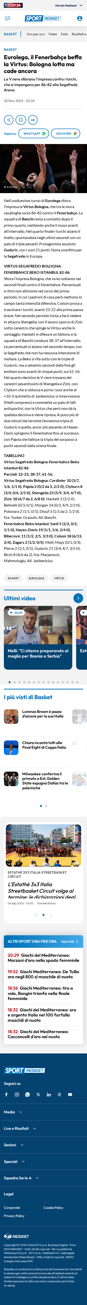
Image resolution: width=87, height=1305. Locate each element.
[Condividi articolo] (9, 120)
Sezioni (10, 1144)
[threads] (59, 1094)
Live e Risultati (16, 1128)
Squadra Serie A (17, 1177)
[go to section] (78, 598)
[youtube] (70, 1094)
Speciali (10, 1161)
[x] (38, 1094)
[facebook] (6, 1094)
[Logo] (43, 18)
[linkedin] (48, 1094)
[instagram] (16, 1094)
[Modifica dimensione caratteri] (33, 120)
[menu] (7, 18)
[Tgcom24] (13, 5)
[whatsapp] (27, 1094)
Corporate (12, 1207)
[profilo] (79, 18)
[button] (43, 18)
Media (9, 1111)
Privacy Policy (14, 1216)
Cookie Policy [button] (53, 1207)
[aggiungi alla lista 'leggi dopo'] (20, 120)
